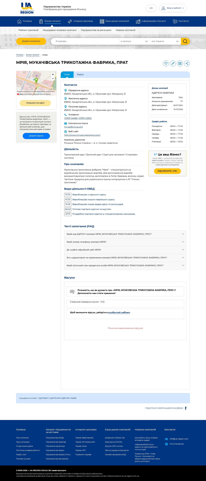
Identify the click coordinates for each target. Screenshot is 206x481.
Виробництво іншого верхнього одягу (90, 200)
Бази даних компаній (117, 21)
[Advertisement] (125, 363)
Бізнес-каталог (53, 21)
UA (151, 8)
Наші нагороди (22, 442)
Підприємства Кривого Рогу (58, 454)
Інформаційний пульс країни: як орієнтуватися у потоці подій (146, 447)
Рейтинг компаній (28, 30)
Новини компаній (125, 30)
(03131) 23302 (85, 118)
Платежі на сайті (23, 459)
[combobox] (165, 41)
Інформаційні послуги (154, 21)
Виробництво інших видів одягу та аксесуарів (94, 204)
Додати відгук (36, 136)
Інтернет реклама (83, 21)
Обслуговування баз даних (117, 450)
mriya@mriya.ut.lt (73, 127)
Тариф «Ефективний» (84, 438)
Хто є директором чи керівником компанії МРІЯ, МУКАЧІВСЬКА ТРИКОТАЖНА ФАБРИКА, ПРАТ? (117, 258)
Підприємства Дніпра (55, 446)
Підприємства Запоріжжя (57, 459)
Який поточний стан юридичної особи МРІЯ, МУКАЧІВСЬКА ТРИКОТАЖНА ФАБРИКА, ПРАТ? (115, 266)
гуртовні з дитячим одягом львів (57, 398)
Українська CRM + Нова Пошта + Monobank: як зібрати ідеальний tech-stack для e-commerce (147, 457)
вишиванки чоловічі (28, 398)
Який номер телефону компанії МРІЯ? (86, 242)
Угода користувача (24, 446)
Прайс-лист (21, 454)
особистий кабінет (119, 312)
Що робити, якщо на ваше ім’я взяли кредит (146, 439)
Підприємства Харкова (56, 442)
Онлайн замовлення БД (115, 454)
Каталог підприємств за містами (58, 431)
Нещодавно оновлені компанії (60, 30)
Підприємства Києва (55, 438)
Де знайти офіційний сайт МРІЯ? (84, 250)
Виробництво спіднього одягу (85, 195)
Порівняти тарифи (83, 454)
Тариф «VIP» (80, 450)
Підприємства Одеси (55, 450)
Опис (67, 75)
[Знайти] (185, 41)
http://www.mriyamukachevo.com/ (82, 135)
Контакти (184, 21)
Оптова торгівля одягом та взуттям (88, 209)
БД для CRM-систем (114, 446)
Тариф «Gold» (81, 446)
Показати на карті (35, 103)
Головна (27, 21)
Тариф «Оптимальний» (85, 442)
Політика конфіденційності (28, 450)
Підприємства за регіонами (96, 30)
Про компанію (22, 438)
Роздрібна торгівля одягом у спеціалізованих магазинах (100, 214)
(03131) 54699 (70, 118)
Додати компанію (31, 41)
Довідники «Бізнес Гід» (115, 438)
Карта (80, 75)
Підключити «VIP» (167, 171)
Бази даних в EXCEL (113, 442)
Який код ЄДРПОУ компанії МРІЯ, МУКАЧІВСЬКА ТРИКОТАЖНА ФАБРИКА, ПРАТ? (109, 234)
